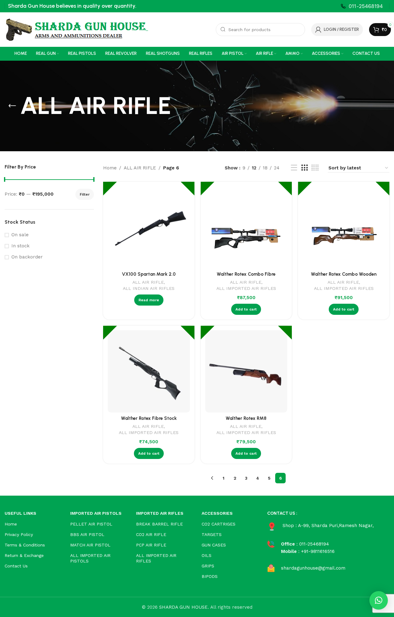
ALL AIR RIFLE (140, 168)
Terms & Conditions (25, 544)
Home (110, 168)
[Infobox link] (362, 6)
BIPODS (210, 576)
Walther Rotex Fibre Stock (149, 418)
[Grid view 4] (315, 168)
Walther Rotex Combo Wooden (343, 274)
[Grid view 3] (304, 168)
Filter (85, 194)
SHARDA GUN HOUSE (183, 607)
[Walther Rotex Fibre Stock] (149, 371)
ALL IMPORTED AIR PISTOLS (90, 558)
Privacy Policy (19, 534)
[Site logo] (76, 29)
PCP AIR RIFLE (151, 544)
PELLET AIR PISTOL (91, 524)
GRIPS (208, 565)
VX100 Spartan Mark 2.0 (149, 274)
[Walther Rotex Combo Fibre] (246, 227)
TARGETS (212, 534)
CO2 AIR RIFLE (151, 534)
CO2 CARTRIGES (218, 524)
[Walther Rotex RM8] (246, 371)
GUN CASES (214, 544)
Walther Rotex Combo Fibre (246, 274)
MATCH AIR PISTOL (90, 544)
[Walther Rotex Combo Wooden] (344, 227)
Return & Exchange (24, 555)
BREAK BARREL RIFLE (159, 524)
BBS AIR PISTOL (87, 534)
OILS (206, 555)
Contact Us (16, 565)
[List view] (294, 168)
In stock (20, 246)
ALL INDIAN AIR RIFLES (149, 288)
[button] (378, 600)
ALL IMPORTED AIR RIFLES (246, 288)
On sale (20, 234)
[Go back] (12, 106)
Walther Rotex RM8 (246, 418)
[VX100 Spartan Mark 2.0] (149, 227)
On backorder (27, 257)
